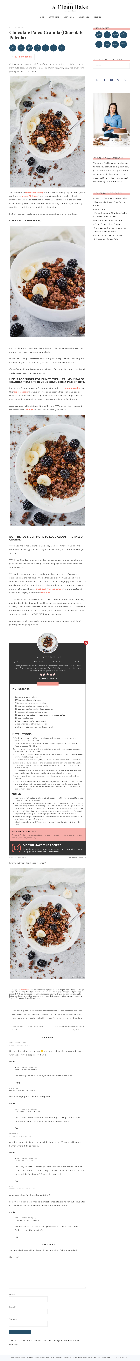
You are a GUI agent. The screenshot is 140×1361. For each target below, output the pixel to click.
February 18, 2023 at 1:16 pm (27, 1220)
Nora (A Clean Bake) (24, 1067)
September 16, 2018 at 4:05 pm (22, 1090)
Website (13, 1319)
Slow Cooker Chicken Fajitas (108, 235)
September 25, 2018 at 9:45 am (27, 1111)
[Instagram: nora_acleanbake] (17, 848)
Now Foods (25, 990)
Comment (15, 1257)
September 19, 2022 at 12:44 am (22, 1189)
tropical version (21, 392)
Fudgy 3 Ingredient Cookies (107, 224)
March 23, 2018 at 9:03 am (20, 1045)
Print (47, 684)
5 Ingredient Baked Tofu (106, 239)
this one (30, 410)
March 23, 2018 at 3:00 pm (26, 1069)
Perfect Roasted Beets (105, 231)
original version (72, 388)
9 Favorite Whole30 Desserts (108, 220)
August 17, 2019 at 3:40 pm (20, 1136)
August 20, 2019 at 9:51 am (26, 1160)
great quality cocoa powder (49, 589)
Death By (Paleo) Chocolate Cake (110, 198)
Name (13, 1294)
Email (12, 1307)
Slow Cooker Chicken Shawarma (110, 228)
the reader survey (34, 192)
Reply (12, 1061)
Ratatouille (99, 209)
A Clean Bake (70, 7)
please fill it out (30, 196)
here (126, 1357)
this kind (45, 593)
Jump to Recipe (23, 57)
